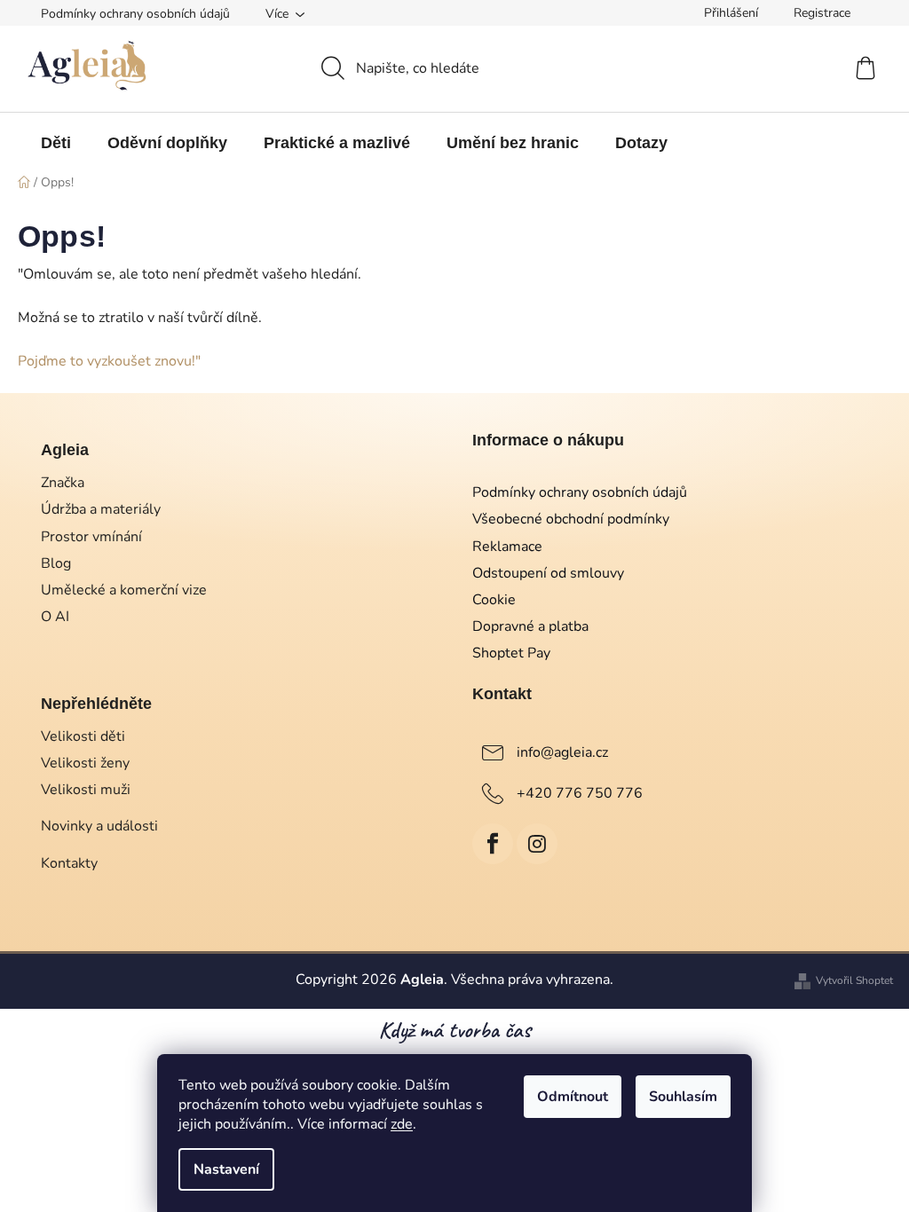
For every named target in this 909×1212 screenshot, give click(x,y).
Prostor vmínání (91, 537)
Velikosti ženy (85, 763)
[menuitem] (56, 143)
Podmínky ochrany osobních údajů (135, 13)
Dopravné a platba (530, 626)
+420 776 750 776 (580, 793)
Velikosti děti (83, 736)
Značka (62, 482)
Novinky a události (99, 826)
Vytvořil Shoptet (854, 980)
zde (402, 1124)
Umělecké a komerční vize (124, 590)
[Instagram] (537, 843)
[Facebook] (492, 843)
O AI (55, 616)
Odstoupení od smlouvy (548, 573)
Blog (56, 563)
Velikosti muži (85, 789)
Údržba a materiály (101, 509)
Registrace (822, 12)
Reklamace (507, 546)
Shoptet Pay (511, 653)
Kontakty (69, 863)
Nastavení (226, 1169)
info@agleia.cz (562, 752)
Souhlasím (683, 1096)
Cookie (494, 600)
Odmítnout (572, 1096)
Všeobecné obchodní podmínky (570, 519)
